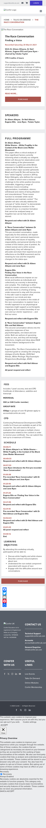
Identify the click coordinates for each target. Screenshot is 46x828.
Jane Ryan (21, 122)
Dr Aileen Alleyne (12, 119)
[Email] (23, 597)
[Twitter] (23, 593)
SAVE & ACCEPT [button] (7, 791)
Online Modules (32, 683)
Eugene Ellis (10, 122)
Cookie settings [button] (29, 722)
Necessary (7, 774)
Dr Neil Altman (28, 119)
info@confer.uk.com (33, 650)
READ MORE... (11, 93)
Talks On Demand (32, 678)
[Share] (23, 605)
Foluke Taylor (34, 122)
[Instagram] (12, 674)
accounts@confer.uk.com (14, 413)
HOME (7, 20)
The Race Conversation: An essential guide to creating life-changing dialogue (22, 351)
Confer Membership (33, 687)
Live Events (30, 674)
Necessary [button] (4, 771)
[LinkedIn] (16, 674)
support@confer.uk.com (35, 636)
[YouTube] (20, 674)
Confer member (21, 402)
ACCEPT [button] (4, 725)
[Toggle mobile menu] (41, 11)
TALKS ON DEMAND (22, 20)
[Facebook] (23, 589)
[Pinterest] (23, 601)
